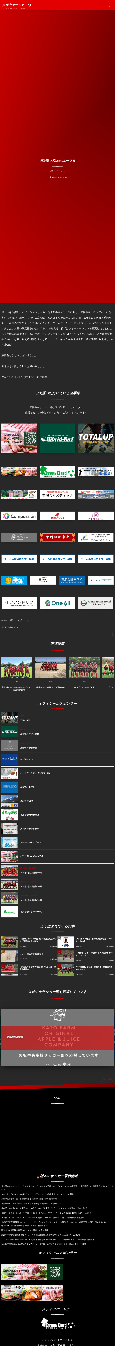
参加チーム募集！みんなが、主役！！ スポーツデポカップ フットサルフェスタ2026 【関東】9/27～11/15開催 (46, 1213)
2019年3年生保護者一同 (31, 900)
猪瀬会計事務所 (27, 787)
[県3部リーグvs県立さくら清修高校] (50, 667)
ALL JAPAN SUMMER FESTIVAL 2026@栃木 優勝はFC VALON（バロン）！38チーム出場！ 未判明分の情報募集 (47, 1240)
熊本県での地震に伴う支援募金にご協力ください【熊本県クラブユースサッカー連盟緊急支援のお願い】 (44, 1208)
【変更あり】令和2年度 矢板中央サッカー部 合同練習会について (38, 968)
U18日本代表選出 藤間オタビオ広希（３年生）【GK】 (94, 940)
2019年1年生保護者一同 (31, 873)
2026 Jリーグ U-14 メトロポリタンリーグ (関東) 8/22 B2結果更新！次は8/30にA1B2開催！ (38, 1194)
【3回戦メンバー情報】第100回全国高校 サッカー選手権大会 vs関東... (38, 940)
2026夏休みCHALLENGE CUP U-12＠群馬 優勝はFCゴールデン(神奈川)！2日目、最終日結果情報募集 (42, 1218)
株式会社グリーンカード (31, 912)
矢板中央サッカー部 (16, 5)
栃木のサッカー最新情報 (59, 1176)
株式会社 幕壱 (26, 801)
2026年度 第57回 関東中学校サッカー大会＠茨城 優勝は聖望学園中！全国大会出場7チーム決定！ (41, 1235)
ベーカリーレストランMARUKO (35, 773)
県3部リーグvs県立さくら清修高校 (50, 687)
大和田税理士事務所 (29, 829)
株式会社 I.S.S (26, 759)
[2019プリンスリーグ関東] (84, 667)
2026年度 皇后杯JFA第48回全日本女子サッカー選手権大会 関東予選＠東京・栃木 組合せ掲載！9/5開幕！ (44, 1244)
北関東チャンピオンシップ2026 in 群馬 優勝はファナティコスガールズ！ (31, 1204)
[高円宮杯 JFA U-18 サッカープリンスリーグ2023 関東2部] (16, 667)
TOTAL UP (25, 720)
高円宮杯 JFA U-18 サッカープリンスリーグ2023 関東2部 (17, 688)
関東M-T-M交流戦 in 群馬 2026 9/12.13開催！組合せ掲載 (24, 1230)
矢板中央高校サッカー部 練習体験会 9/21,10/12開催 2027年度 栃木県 (29, 1199)
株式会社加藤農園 (28, 748)
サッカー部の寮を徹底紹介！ (32, 954)
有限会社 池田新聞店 (29, 815)
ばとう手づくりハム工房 (31, 856)
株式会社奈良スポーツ (30, 842)
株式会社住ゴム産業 (29, 734)
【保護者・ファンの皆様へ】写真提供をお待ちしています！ (94, 954)
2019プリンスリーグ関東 (84, 687)
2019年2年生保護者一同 (31, 887)
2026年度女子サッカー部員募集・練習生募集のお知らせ (94, 968)
